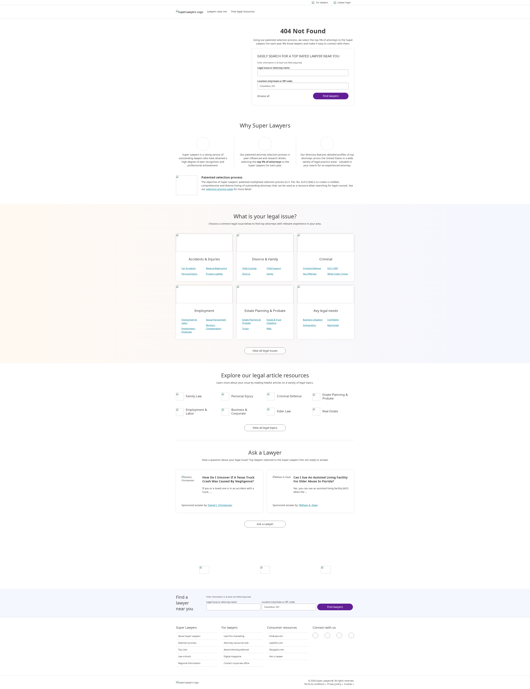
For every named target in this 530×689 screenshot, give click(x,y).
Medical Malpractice (216, 268)
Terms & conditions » (315, 684)
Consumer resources (282, 627)
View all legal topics (265, 428)
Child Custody (249, 268)
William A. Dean (308, 505)
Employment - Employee (188, 330)
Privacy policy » (335, 684)
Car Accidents (188, 268)
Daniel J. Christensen (220, 505)
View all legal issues (265, 351)
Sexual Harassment (216, 319)
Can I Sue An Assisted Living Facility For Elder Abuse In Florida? (320, 479)
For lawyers (230, 627)
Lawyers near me (217, 11)
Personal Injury (189, 273)
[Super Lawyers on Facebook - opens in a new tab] (315, 635)
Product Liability (214, 273)
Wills (269, 328)
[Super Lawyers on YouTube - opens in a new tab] (339, 635)
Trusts (245, 328)
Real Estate (333, 325)
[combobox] (303, 72)
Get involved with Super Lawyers (326, 577)
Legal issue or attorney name (273, 67)
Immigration (309, 325)
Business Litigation (313, 319)
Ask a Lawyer (265, 524)
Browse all (263, 96)
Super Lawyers (186, 627)
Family (270, 273)
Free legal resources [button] (243, 11)
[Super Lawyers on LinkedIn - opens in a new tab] (351, 635)
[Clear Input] (345, 72)
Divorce (246, 273)
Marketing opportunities (265, 577)
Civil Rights (333, 319)
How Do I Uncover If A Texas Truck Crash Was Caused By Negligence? (228, 479)
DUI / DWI (332, 268)
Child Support (274, 268)
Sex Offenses (309, 273)
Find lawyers (331, 96)
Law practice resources (204, 577)
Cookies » (349, 684)
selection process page (219, 189)
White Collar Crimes (337, 273)
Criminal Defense (312, 268)
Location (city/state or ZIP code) (274, 81)
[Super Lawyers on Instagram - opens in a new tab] (327, 635)
